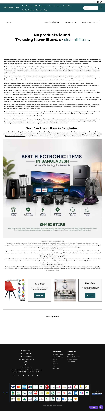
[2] (53, 22)
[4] (57, 22)
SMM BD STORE (48, 405)
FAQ (53, 366)
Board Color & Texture (58, 354)
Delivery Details (71, 361)
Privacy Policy (70, 354)
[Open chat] (101, 407)
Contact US (55, 359)
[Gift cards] (97, 1)
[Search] (100, 8)
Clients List (55, 363)
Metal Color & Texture (58, 357)
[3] (55, 22)
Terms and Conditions (72, 359)
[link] (94, 1)
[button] (101, 1)
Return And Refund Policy (73, 357)
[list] (51, 22)
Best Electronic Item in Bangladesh (52, 128)
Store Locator (56, 368)
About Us (55, 361)
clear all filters (76, 39)
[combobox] (92, 8)
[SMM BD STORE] (11, 8)
